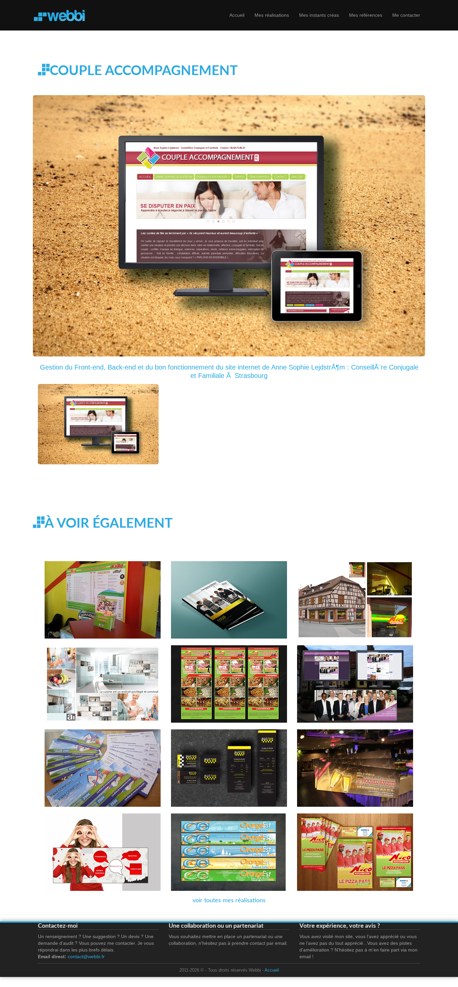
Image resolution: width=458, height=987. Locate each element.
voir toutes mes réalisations (229, 901)
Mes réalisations (271, 15)
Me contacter (406, 15)
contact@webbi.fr (86, 956)
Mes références (365, 15)
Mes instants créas (319, 15)
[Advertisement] (160, 489)
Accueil (236, 15)
